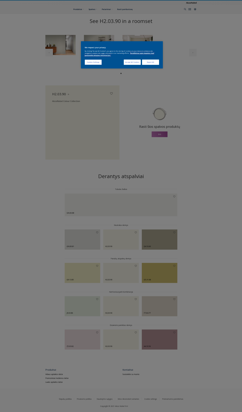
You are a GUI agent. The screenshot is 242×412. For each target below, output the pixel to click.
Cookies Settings (93, 62)
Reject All (150, 62)
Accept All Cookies (132, 62)
